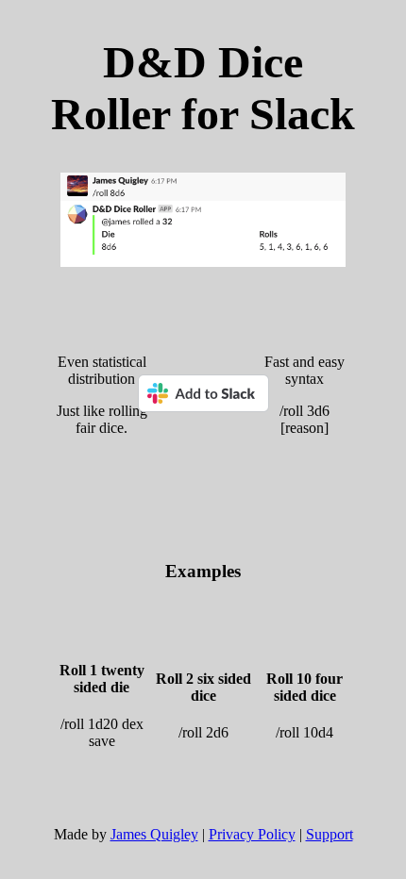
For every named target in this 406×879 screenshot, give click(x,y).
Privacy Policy (252, 834)
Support (329, 834)
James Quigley (154, 834)
